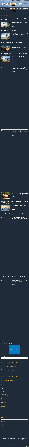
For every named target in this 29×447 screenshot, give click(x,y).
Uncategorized (2, 420)
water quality (2, 424)
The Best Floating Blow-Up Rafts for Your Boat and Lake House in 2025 (9, 381)
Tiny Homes (2, 418)
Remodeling (2, 413)
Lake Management (3, 403)
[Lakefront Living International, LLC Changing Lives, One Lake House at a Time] (14, 4)
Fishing (1, 399)
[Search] (27, 358)
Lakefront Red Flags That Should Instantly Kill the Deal (12, 189)
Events (1, 398)
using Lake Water (3, 421)
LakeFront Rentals (3, 409)
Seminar (2, 417)
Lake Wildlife (2, 405)
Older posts (3, 341)
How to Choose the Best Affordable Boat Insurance (6, 370)
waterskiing (2, 425)
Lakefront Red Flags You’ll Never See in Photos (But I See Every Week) (14, 214)
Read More (13, 26)
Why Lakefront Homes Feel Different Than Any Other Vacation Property (13, 127)
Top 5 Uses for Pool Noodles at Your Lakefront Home (7, 369)
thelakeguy (9, 20)
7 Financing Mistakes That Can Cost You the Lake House (7, 363)
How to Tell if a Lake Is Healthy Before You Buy (11, 30)
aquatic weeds (2, 390)
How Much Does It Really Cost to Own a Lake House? (12, 42)
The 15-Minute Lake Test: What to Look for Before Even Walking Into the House (14, 19)
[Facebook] (14, 444)
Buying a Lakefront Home (4, 395)
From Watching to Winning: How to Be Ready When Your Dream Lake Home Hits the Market (14, 277)
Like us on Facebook (4, 384)
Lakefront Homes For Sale (4, 406)
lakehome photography (3, 410)
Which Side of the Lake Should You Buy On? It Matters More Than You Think (14, 202)
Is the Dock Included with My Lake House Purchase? (11, 64)
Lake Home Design (3, 402)
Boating (2, 391)
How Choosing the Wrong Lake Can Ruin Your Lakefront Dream (14, 53)
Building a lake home (3, 394)
